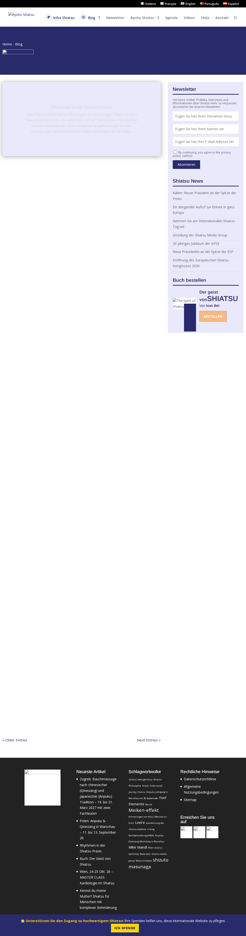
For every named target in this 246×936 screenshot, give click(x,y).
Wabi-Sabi (145, 854)
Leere (140, 822)
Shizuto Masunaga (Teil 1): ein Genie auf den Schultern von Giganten (73, 581)
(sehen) (187, 156)
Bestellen (213, 316)
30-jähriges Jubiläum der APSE (196, 243)
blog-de (52, 181)
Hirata (145, 785)
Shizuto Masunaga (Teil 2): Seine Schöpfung (49, 409)
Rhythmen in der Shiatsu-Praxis (81, 106)
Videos (189, 18)
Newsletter (115, 18)
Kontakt (222, 18)
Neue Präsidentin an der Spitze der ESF (203, 251)
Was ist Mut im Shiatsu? (30, 638)
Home (7, 44)
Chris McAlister (21, 416)
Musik (148, 804)
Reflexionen (81, 301)
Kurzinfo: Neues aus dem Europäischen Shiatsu (53, 232)
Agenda (171, 18)
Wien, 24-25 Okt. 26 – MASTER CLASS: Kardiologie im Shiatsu (97, 877)
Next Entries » (149, 740)
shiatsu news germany (141, 779)
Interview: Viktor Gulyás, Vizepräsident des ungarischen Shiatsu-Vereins (76, 174)
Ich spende (124, 928)
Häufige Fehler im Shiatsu (32, 352)
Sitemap (190, 799)
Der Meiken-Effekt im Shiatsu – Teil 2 (43, 295)
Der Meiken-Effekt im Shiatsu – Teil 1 (42, 466)
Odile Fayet (19, 530)
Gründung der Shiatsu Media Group (200, 235)
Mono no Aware (144, 860)
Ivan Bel (16, 181)
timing (150, 829)
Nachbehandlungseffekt (141, 835)
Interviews (66, 181)
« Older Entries (14, 740)
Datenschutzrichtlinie (200, 779)
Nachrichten (66, 238)
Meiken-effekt (144, 810)
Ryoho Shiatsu (142, 18)
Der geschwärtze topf (27, 695)
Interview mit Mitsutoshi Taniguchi (39, 523)
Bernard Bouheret (24, 301)
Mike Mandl (19, 359)
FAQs (205, 18)
